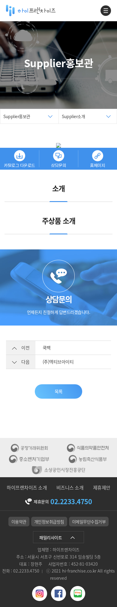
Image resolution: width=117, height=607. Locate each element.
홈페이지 (97, 164)
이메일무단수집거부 (89, 522)
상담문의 (58, 164)
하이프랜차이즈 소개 (27, 487)
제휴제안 (101, 487)
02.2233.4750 (71, 501)
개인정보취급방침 (49, 522)
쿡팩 (47, 347)
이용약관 (18, 522)
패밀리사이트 (50, 537)
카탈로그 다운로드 (19, 164)
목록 (59, 391)
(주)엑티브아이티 (58, 362)
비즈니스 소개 (70, 487)
